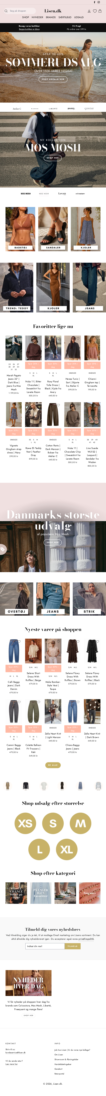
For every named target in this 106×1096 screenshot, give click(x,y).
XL (33, 375)
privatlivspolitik (86, 939)
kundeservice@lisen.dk (16, 1052)
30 (18, 367)
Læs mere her (12, 1064)
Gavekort (58, 1069)
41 (90, 442)
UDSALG (79, 17)
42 (94, 442)
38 (88, 440)
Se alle (53, 765)
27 (18, 364)
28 (10, 367)
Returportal (59, 1073)
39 (92, 440)
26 (14, 364)
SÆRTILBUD (65, 17)
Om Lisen (59, 1054)
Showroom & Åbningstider (66, 1059)
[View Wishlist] (95, 11)
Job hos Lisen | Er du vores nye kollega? (72, 1050)
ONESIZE (72, 373)
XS (30, 440)
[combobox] (22, 11)
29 (14, 367)
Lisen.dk (53, 11)
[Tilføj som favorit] (19, 338)
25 (10, 364)
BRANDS (51, 17)
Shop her (53, 537)
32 (16, 369)
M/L (36, 667)
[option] (29, 27)
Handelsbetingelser (63, 1064)
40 (96, 440)
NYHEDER (37, 17)
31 (12, 369)
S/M (30, 667)
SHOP (25, 17)
